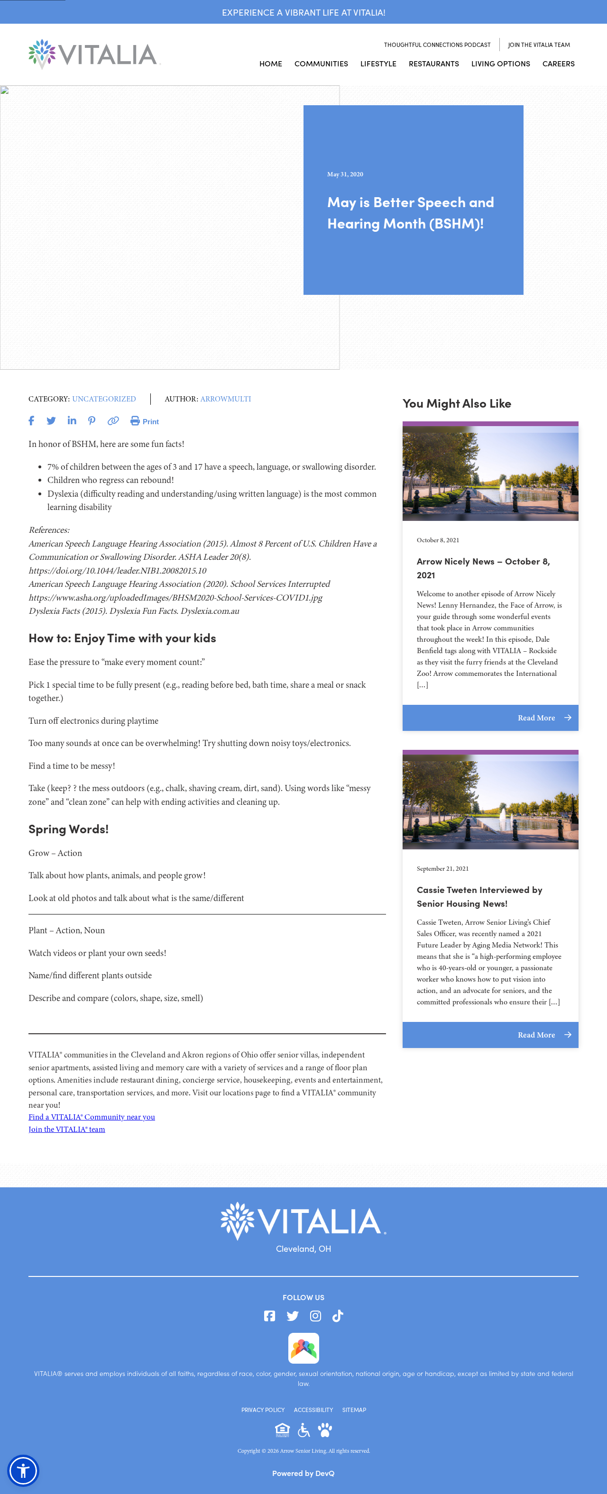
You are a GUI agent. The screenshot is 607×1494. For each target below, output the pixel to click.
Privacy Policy (263, 1409)
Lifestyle (378, 63)
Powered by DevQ (303, 1472)
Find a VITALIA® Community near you (91, 1116)
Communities (321, 63)
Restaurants (434, 63)
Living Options (500, 63)
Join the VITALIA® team (66, 1129)
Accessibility (313, 1409)
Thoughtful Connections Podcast (437, 44)
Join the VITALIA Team (539, 44)
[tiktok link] (337, 1316)
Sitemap (354, 1409)
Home (270, 63)
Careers (559, 63)
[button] (23, 1471)
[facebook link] (269, 1316)
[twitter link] (292, 1316)
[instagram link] (315, 1316)
